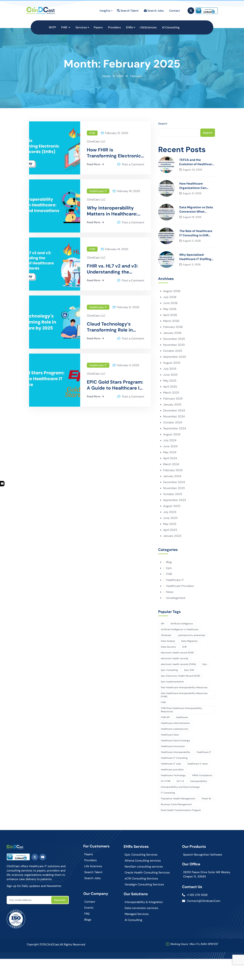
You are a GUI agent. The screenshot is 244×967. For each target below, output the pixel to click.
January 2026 (172, 333)
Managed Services (137, 914)
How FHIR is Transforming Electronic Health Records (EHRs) (114, 153)
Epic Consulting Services (141, 854)
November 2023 (174, 488)
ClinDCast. (53, 944)
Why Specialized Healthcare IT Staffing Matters (195, 257)
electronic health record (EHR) (177, 652)
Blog (169, 562)
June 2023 (170, 518)
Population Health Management (178, 798)
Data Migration (189, 640)
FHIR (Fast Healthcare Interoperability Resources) (181, 710)
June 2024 (170, 446)
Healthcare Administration (175, 723)
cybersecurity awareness (191, 635)
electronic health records (174, 658)
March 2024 (171, 464)
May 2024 (169, 452)
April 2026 (170, 315)
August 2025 (171, 363)
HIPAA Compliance (202, 775)
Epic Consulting (169, 669)
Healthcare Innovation (173, 746)
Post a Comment (133, 164)
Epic (169, 568)
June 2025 (170, 374)
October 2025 (172, 351)
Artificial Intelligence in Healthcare (179, 629)
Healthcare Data (170, 734)
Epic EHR (189, 669)
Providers (90, 860)
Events (88, 907)
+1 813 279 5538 (197, 895)
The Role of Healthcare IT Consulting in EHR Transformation (195, 233)
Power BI (206, 798)
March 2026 (171, 321)
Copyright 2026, (36, 944)
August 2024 (171, 434)
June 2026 (170, 303)
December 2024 (174, 410)
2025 (119, 76)
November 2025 (174, 345)
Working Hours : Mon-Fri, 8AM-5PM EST (194, 944)
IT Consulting (168, 792)
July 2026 (169, 297)
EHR (184, 646)
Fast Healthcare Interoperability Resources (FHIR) (184, 695)
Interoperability (198, 781)
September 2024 (174, 428)
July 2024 (169, 440)
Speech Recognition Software (202, 854)
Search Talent (93, 872)
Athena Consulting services (143, 860)
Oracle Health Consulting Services (147, 872)
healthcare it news (197, 763)
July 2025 (169, 368)
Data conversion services (141, 908)
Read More (93, 164)
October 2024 (172, 422)
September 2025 (174, 357)
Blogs (87, 919)
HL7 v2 (180, 781)
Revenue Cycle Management (176, 804)
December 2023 (174, 482)
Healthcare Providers (180, 586)
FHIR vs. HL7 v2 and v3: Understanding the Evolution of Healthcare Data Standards (113, 269)
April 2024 (170, 458)
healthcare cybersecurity (174, 728)
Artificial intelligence (181, 623)
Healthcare (182, 717)
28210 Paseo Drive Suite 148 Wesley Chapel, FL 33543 (206, 874)
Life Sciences (93, 866)
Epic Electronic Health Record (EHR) (180, 675)
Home (106, 76)
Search (162, 123)
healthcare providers (172, 769)
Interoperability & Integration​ (144, 902)
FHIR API (165, 717)
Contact (89, 901)
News (169, 592)
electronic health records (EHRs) (178, 664)
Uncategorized (175, 598)
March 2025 (171, 392)
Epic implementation (172, 681)
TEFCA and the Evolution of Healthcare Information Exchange (196, 162)
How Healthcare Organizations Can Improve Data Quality (195, 186)
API (162, 623)
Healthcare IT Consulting (174, 757)
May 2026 (169, 309)
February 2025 (173, 398)
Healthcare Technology (173, 775)
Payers (88, 854)
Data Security (168, 646)
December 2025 (174, 339)
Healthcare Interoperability (175, 752)
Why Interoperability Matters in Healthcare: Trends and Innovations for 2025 (113, 211)
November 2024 (174, 416)
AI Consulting (133, 920)
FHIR (92, 133)
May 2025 (169, 380)
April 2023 (170, 530)
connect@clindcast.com (203, 901)
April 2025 (170, 386)
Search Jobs (92, 878)
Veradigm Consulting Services (144, 884)
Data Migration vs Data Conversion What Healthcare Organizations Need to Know (196, 209)
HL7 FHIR (165, 781)
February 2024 (173, 470)
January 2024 (172, 476)
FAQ (86, 913)
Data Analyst (168, 640)
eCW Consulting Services (141, 878)
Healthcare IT (98, 191)
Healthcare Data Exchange (175, 740)
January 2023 (172, 536)
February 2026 (173, 327)
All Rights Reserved (72, 944)
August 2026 (171, 291)
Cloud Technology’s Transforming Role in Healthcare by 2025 (110, 327)
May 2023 (169, 524)
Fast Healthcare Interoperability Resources (184, 687)
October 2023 (172, 494)
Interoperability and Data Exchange (180, 786)
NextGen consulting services (144, 866)
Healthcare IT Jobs (171, 763)
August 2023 (171, 506)
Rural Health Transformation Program (181, 810)
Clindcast (166, 635)
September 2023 (174, 500)
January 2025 (172, 404)
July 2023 (169, 512)
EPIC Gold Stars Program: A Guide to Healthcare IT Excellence (115, 385)
